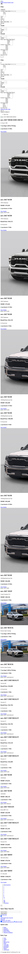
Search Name (4, 911)
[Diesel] (5, 52)
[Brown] (10, 44)
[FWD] (7, 49)
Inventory (5, 928)
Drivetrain (3, 49)
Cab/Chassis (6, 949)
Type (2, 16)
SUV (4, 940)
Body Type (3, 39)
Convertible (6, 945)
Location (3, 11)
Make (2, 21)
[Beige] (10, 41)
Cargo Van (5, 944)
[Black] (10, 42)
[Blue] (10, 43)
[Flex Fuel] (5, 54)
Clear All (3, 109)
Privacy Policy (6, 931)
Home (4, 927)
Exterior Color (4, 44)
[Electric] (5, 53)
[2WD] (7, 46)
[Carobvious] (2, 1)
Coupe (4, 939)
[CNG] (5, 51)
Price (2, 31)
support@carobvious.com (8, 921)
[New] (4, 12)
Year (2, 17)
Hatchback (5, 947)
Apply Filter (7, 109)
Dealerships (6, 930)
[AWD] (7, 48)
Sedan (4, 943)
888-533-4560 (19, 921)
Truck (4, 938)
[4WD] (7, 47)
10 (4, 897)
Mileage (2, 23)
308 (4, 901)
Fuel (2, 54)
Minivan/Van (6, 942)
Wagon (5, 948)
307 (4, 900)
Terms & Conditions (8, 932)
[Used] (4, 13)
